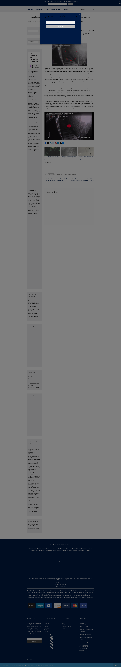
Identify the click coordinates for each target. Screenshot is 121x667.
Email (47, 19)
